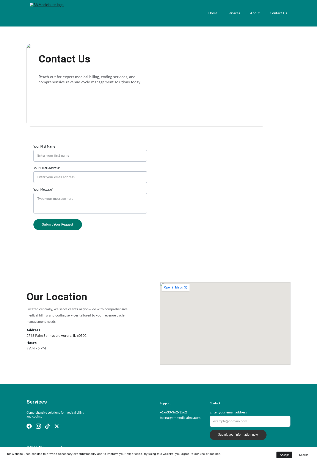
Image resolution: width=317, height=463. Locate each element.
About (255, 13)
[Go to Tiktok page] (47, 426)
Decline (303, 455)
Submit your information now (238, 434)
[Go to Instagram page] (38, 426)
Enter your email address (228, 412)
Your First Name (44, 146)
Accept (284, 455)
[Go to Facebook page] (29, 426)
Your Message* (43, 189)
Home (212, 13)
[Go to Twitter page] (56, 426)
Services (234, 13)
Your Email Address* (46, 168)
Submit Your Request (57, 224)
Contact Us (278, 13)
